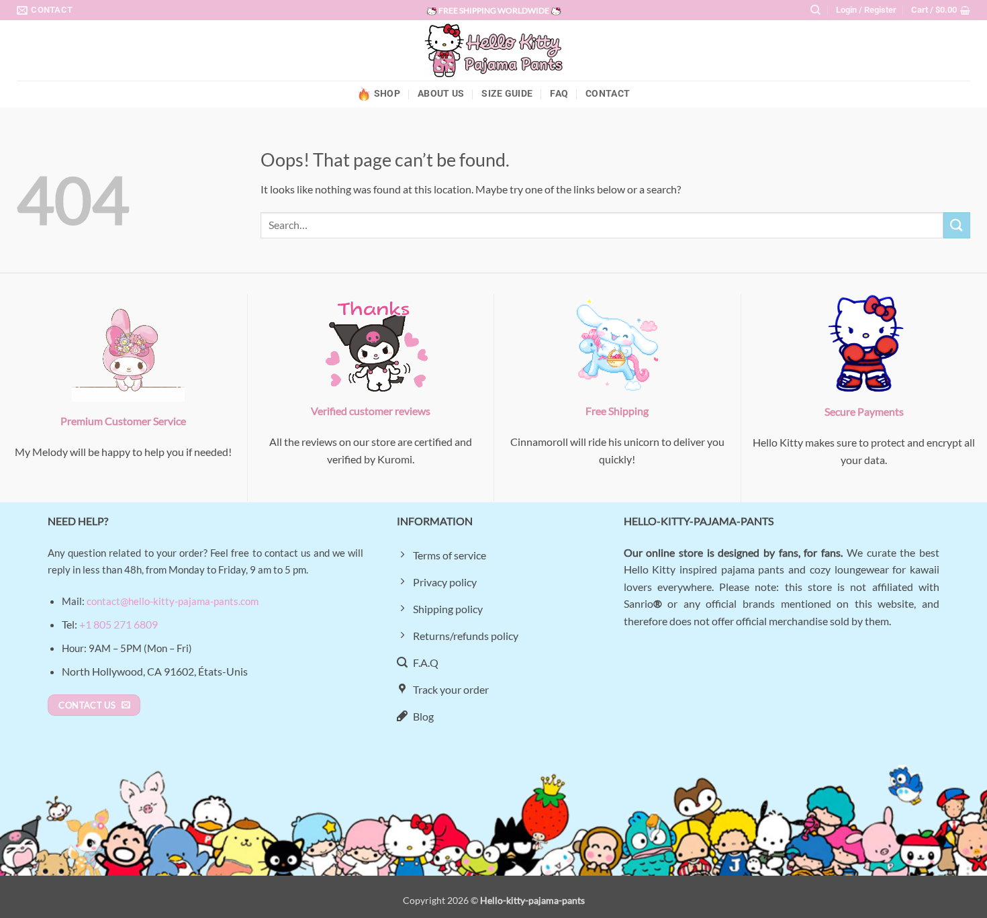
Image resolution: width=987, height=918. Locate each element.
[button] (866, 10)
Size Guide (506, 93)
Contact (607, 93)
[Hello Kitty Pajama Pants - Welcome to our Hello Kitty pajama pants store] (493, 50)
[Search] (815, 10)
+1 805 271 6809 (118, 624)
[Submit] (956, 225)
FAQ (559, 93)
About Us (441, 93)
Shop (387, 93)
